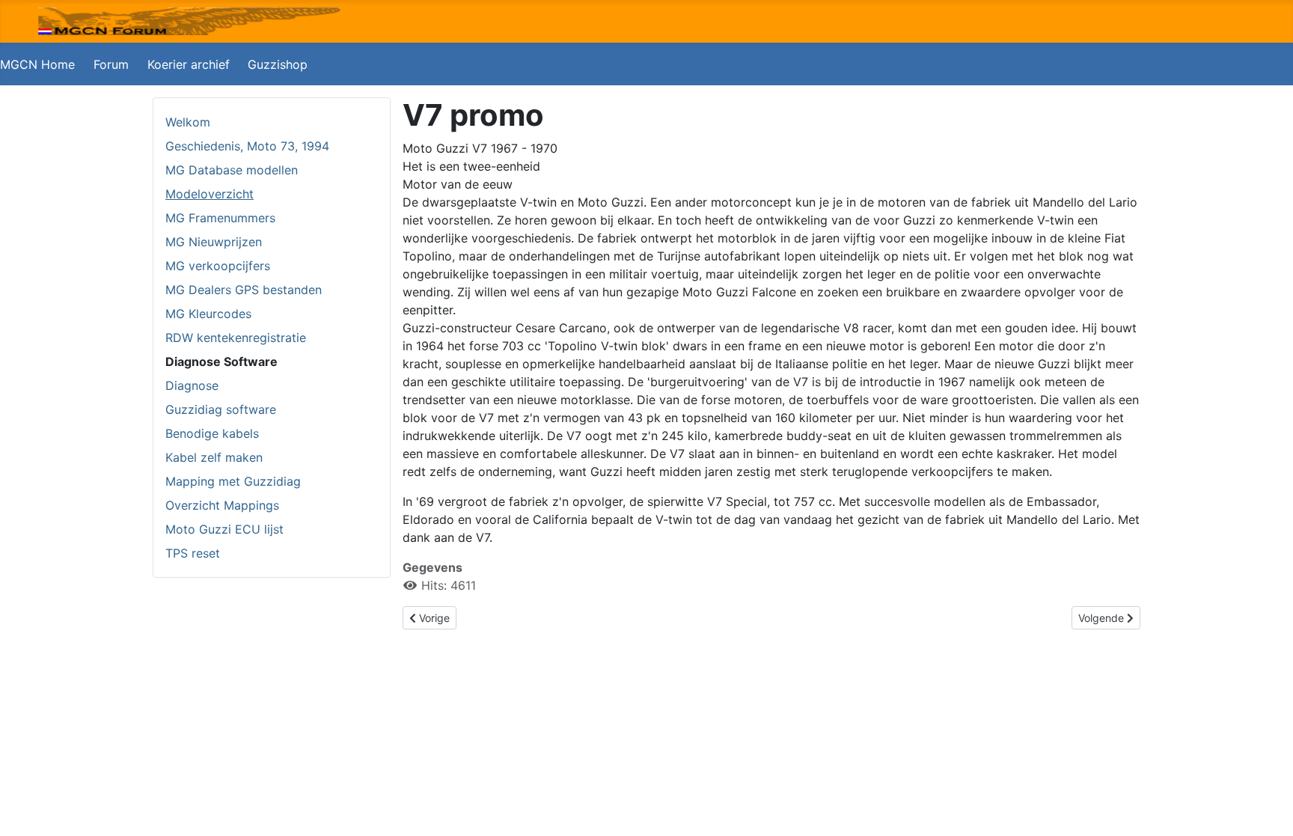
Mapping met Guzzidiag (233, 481)
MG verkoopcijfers (217, 265)
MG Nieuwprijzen (213, 241)
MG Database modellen (231, 169)
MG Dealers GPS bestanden (243, 289)
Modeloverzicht (209, 193)
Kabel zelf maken (214, 457)
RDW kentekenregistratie (235, 337)
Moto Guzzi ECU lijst (224, 529)
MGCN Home (37, 64)
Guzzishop (278, 64)
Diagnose (191, 385)
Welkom (187, 122)
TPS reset (192, 553)
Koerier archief (188, 64)
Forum (111, 64)
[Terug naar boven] (1267, 808)
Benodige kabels (212, 433)
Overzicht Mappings (222, 505)
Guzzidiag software (220, 409)
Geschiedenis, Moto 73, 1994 (247, 145)
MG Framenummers (220, 217)
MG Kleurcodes (208, 313)
